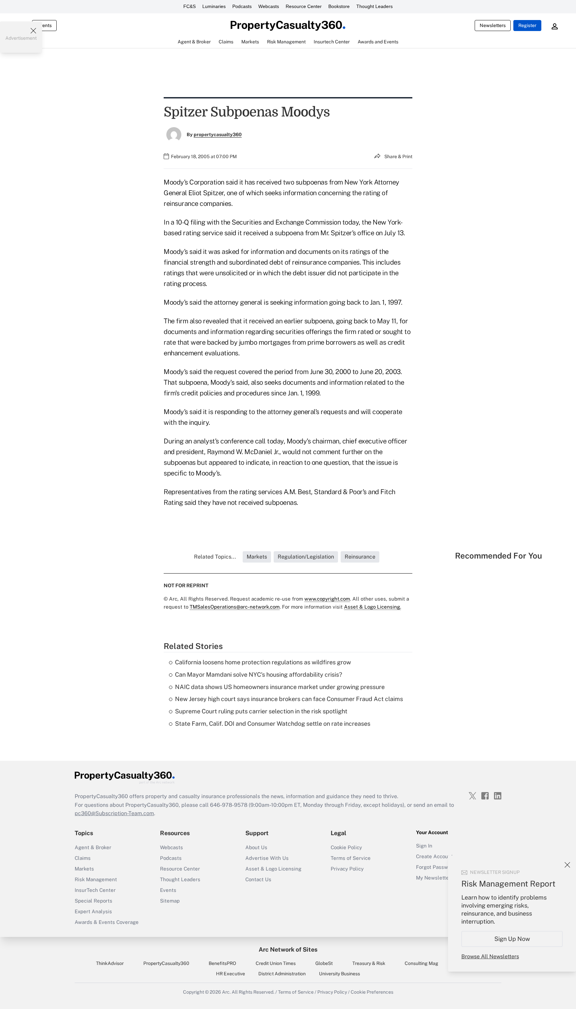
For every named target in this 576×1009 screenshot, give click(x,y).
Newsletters (493, 25)
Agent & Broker (93, 847)
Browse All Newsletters (490, 956)
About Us (256, 847)
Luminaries (214, 6)
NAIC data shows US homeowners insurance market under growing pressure (280, 686)
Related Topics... (215, 557)
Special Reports (93, 901)
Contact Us (258, 879)
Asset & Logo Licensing (273, 869)
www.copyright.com (327, 599)
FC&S (189, 6)
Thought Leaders (374, 6)
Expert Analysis (93, 911)
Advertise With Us (267, 858)
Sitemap (170, 901)
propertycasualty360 (218, 134)
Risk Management (96, 879)
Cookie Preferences (372, 992)
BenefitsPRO (222, 963)
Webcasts (268, 6)
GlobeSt (324, 963)
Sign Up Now (512, 938)
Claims (83, 858)
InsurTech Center (95, 890)
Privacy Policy (347, 869)
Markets (84, 869)
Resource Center (304, 6)
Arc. (226, 992)
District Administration (282, 973)
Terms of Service (351, 858)
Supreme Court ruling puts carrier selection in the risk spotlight (261, 711)
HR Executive (230, 973)
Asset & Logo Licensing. (372, 607)
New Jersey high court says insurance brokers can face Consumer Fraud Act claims (289, 698)
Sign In (424, 846)
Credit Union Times (276, 963)
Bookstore (339, 6)
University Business (339, 973)
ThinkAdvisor (110, 963)
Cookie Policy (346, 847)
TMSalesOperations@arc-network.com (235, 607)
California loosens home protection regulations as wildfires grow (263, 662)
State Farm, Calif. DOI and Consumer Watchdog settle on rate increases (272, 723)
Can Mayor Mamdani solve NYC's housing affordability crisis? (258, 674)
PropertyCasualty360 (166, 963)
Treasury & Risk (368, 963)
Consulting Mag (421, 963)
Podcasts (242, 6)
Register (527, 25)
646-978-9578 (228, 805)
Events (44, 25)
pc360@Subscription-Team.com (114, 813)
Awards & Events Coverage (107, 922)
